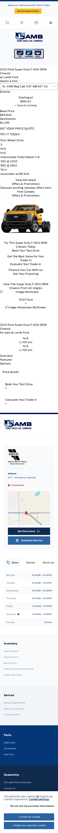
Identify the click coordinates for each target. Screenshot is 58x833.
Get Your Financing (25, 273)
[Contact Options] (36, 23)
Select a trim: (9, 81)
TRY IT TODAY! (10, 134)
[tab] (26, 92)
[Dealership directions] (29, 523)
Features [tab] (6, 359)
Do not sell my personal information (32, 806)
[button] (7, 23)
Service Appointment (28, 11)
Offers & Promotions (26, 195)
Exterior (5, 91)
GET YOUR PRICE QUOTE (17, 128)
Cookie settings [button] (39, 799)
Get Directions (29, 532)
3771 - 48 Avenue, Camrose (22, 477)
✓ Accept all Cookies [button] (29, 817)
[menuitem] (29, 660)
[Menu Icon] (51, 23)
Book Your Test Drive (26, 250)
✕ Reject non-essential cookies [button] (29, 825)
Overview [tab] (6, 355)
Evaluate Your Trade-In (25, 264)
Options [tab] (5, 363)
